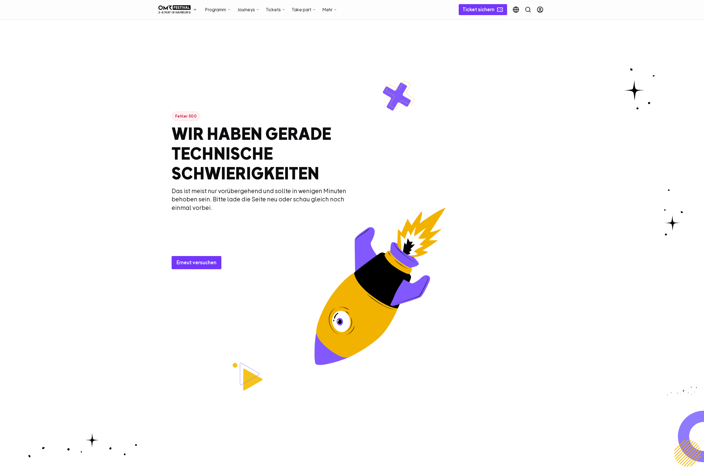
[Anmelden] (540, 9)
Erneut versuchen (196, 262)
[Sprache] (515, 9)
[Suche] (528, 9)
